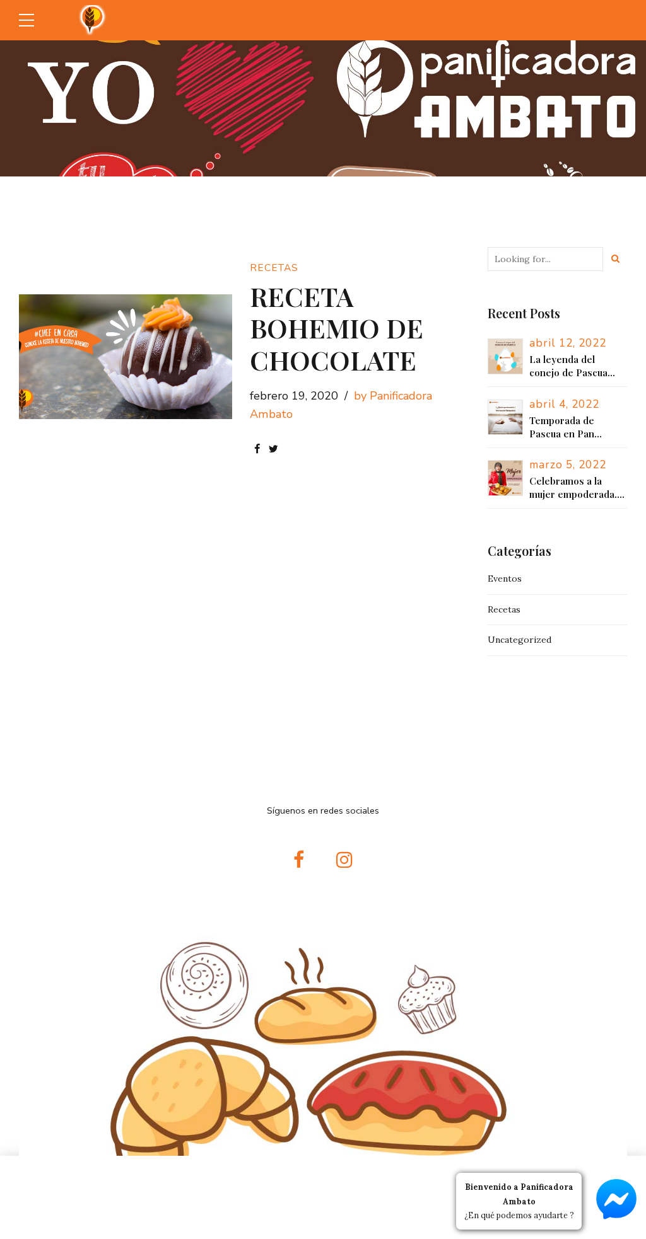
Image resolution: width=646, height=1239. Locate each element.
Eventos (505, 578)
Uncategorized (519, 639)
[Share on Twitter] (273, 449)
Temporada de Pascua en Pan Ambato (561, 427)
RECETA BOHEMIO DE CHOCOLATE (336, 328)
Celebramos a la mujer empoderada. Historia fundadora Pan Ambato (573, 488)
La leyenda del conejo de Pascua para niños (568, 366)
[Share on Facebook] (257, 449)
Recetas (274, 268)
